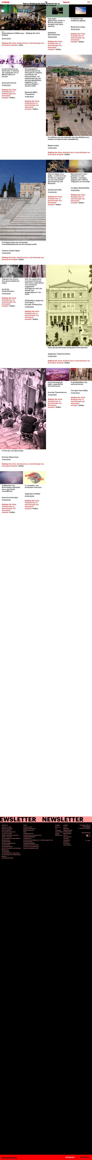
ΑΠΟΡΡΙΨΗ (84, 1157)
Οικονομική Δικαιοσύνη (8, 832)
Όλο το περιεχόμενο (67, 835)
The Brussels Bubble (29, 836)
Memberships (67, 833)
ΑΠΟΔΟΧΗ (69, 1157)
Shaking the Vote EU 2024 (31, 845)
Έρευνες (57, 827)
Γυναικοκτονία (27, 827)
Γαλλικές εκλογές (28, 830)
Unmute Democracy (7, 858)
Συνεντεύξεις (59, 832)
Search (66, 2)
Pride (24, 832)
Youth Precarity (6, 841)
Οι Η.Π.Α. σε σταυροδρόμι (31, 846)
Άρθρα (57, 833)
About (65, 827)
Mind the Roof (6, 840)
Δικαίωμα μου (27, 838)
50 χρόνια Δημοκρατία (8, 843)
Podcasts (58, 830)
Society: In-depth (7, 833)
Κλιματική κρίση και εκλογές (10, 835)
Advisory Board (67, 830)
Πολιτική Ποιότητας (66, 842)
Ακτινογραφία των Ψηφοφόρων (11, 854)
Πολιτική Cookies (9, 1157)
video (20, 45)
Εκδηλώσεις (58, 835)
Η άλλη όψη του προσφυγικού (32, 835)
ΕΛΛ (89, 840)
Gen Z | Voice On (6, 830)
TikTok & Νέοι (6, 851)
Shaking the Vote (28, 833)
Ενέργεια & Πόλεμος (29, 828)
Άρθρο (58, 49)
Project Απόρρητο (7, 828)
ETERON (5, 2)
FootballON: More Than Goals (10, 853)
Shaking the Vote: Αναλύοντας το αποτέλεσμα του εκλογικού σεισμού (55, 45)
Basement (66, 828)
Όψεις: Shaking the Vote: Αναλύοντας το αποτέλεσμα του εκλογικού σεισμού (41, 4)
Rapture (4, 856)
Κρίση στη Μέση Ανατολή (30, 848)
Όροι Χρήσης (67, 845)
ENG (86, 840)
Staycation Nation (7, 846)
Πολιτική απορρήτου (66, 839)
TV (56, 828)
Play (4, 31)
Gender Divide (6, 845)
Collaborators (67, 832)
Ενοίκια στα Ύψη (6, 827)
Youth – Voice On (7, 836)
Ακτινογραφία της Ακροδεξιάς (11, 838)
